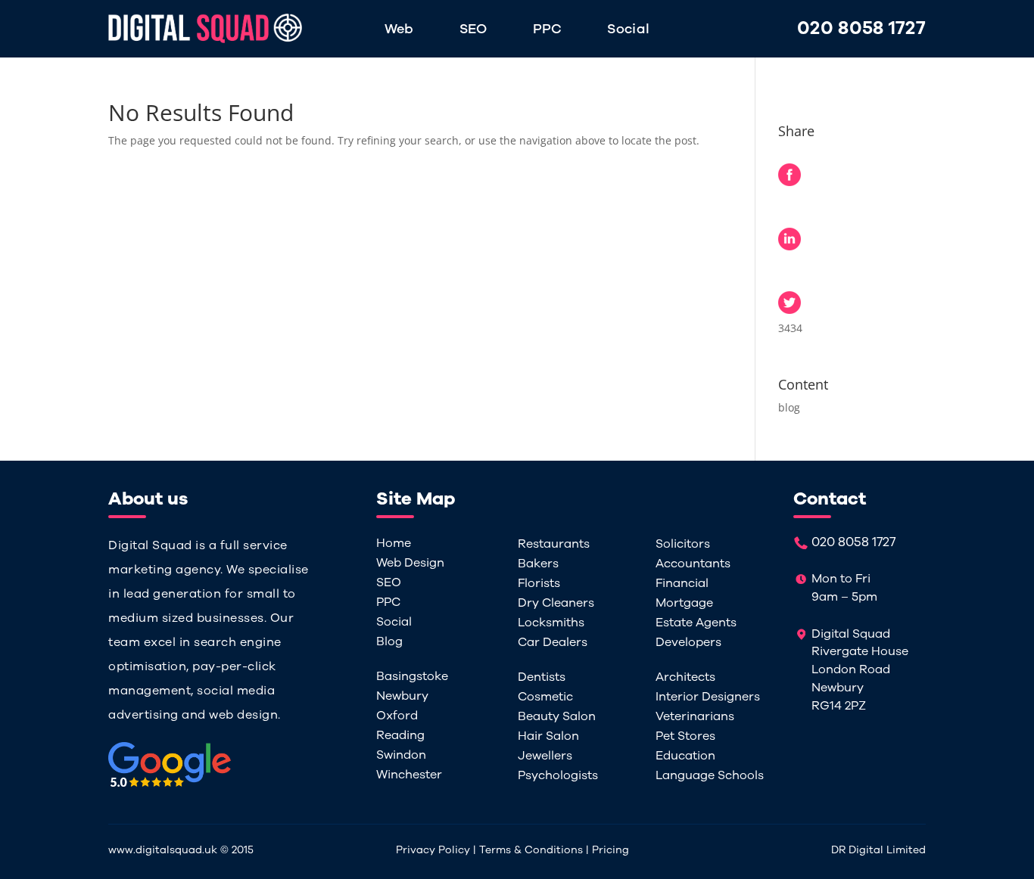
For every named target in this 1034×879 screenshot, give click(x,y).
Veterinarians (695, 716)
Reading (400, 735)
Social (628, 30)
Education (685, 755)
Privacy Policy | (437, 850)
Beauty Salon (557, 716)
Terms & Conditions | (535, 850)
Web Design (410, 562)
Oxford (397, 715)
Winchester (409, 774)
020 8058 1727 (861, 28)
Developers (688, 642)
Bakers (538, 563)
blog (789, 407)
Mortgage (684, 603)
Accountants (693, 563)
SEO (473, 30)
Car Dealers (552, 642)
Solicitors (683, 544)
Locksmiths (551, 622)
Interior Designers (708, 696)
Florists (539, 583)
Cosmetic (545, 696)
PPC (547, 30)
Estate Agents (696, 622)
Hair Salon (548, 736)
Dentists (541, 677)
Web (399, 30)
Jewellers (545, 755)
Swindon (401, 755)
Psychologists (558, 775)
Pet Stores (685, 736)
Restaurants (554, 544)
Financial (682, 583)
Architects (685, 677)
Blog (389, 641)
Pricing (610, 850)
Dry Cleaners (556, 603)
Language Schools (710, 775)
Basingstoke (412, 676)
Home (393, 543)
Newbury (402, 696)
